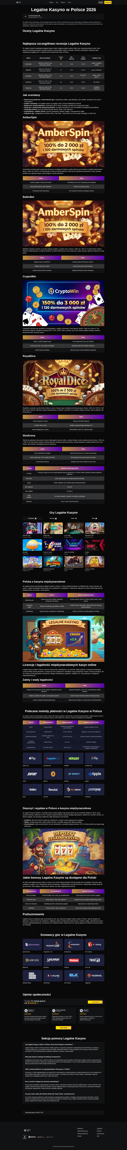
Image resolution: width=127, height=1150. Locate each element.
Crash (72, 518)
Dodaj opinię (95, 1002)
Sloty (93, 518)
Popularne (31, 518)
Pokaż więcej (63, 1027)
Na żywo (52, 518)
